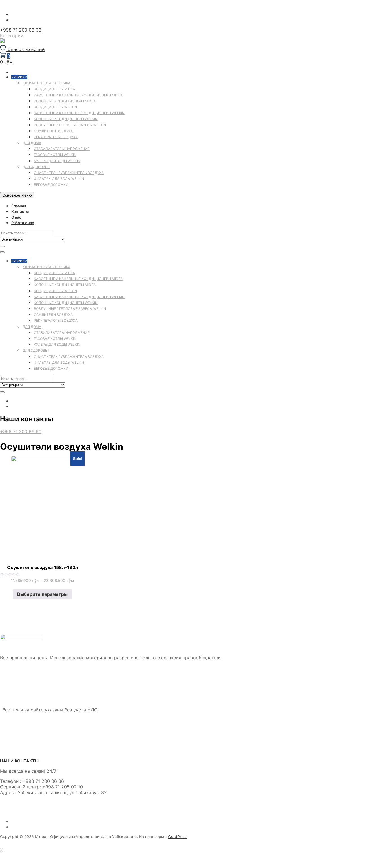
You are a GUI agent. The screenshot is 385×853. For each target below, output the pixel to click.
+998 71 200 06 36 (20, 30)
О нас (16, 217)
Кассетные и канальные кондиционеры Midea (78, 95)
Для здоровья (36, 167)
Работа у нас (22, 223)
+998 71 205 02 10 (62, 787)
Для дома (32, 143)
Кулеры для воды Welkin (57, 161)
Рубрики (19, 77)
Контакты (20, 211)
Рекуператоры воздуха (56, 137)
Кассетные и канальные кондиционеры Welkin (79, 113)
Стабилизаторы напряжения (62, 149)
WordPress (177, 836)
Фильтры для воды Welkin (59, 179)
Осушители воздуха (53, 131)
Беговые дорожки (51, 184)
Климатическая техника (46, 83)
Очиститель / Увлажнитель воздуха (69, 173)
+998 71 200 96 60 (20, 431)
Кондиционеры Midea (54, 89)
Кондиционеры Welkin (55, 107)
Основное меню (17, 195)
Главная (18, 206)
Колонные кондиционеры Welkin (66, 119)
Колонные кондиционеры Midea (65, 101)
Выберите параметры (42, 594)
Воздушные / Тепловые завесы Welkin (70, 125)
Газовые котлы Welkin (55, 155)
